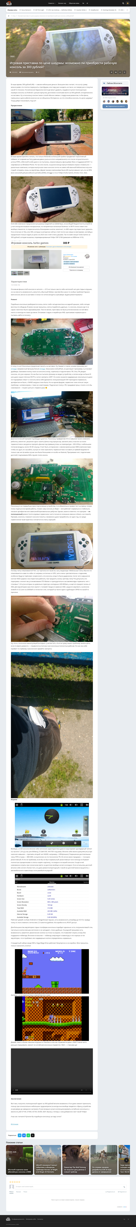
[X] (124, 72)
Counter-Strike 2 (81, 10)
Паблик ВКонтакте (114, 83)
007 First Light (39, 10)
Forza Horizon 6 (26, 10)
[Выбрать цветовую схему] (128, 3)
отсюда (13, 369)
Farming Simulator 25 (109, 10)
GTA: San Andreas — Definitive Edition (60, 10)
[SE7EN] (8, 3)
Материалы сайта (31, 1219)
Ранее (25, 1192)
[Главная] (9, 16)
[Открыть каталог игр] (126, 10)
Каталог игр (62, 3)
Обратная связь (74, 3)
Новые (11, 1192)
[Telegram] (87, 3)
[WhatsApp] (120, 72)
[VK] (83, 3)
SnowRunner (95, 10)
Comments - (122, 1207)
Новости (51, 3)
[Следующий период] (126, 1160)
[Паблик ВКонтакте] (105, 83)
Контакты (40, 1219)
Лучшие (18, 1192)
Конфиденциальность (18, 1219)
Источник (14, 1124)
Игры (14, 16)
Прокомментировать (27, 72)
